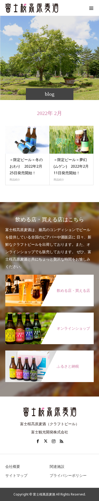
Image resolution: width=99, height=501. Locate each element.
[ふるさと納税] (49, 353)
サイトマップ (16, 475)
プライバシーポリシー (68, 475)
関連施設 (57, 466)
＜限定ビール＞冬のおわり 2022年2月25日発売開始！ (26, 166)
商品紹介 (15, 179)
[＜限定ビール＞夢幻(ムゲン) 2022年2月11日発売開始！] (71, 140)
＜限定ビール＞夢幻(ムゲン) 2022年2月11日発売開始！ (71, 166)
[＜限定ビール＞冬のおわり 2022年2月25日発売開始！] (27, 140)
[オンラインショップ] (49, 315)
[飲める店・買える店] (49, 277)
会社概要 (12, 466)
